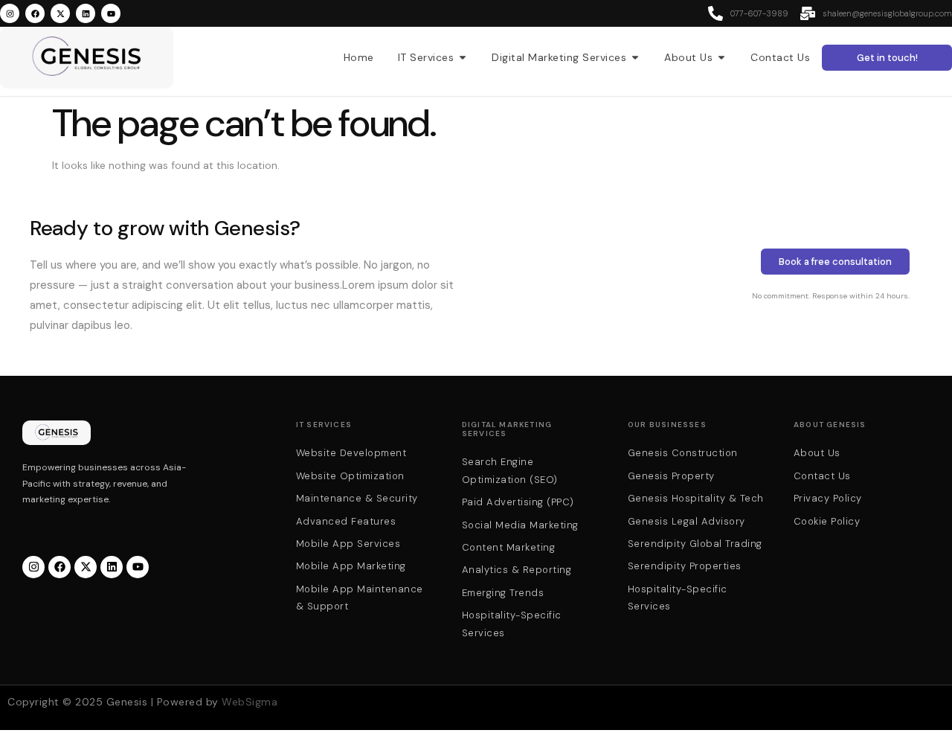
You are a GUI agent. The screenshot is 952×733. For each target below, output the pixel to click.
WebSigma (249, 701)
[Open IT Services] (462, 57)
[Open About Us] (721, 57)
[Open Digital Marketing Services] (635, 57)
